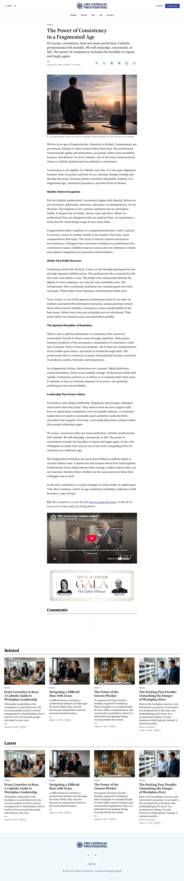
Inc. (49, 61)
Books (110, 15)
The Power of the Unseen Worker (106, 694)
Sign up (92, 864)
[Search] (15, 6)
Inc (101, 15)
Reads (73, 15)
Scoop (84, 15)
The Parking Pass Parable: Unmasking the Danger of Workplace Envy (158, 696)
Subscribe (172, 6)
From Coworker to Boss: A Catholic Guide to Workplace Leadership (21, 696)
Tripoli (118, 871)
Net (93, 15)
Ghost (110, 871)
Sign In (159, 6)
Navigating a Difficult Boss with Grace (64, 694)
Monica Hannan (147, 727)
